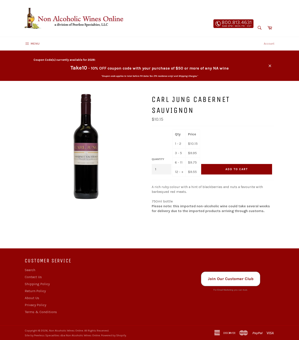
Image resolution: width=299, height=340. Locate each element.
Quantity (158, 159)
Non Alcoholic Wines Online (66, 330)
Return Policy (35, 291)
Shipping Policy (37, 284)
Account (269, 43)
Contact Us (33, 277)
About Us (32, 298)
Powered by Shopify (113, 335)
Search (30, 270)
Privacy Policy (35, 305)
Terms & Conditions (41, 312)
